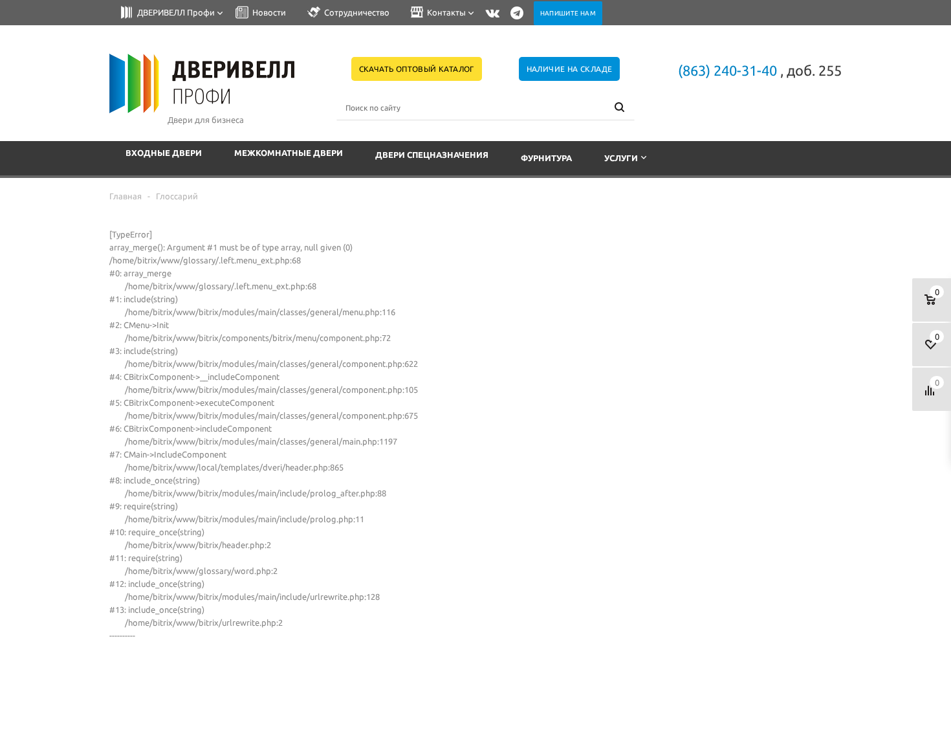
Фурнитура (546, 157)
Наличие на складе (570, 69)
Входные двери (164, 152)
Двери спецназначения (431, 154)
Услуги (621, 157)
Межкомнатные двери (288, 152)
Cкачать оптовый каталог (416, 69)
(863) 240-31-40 (727, 70)
